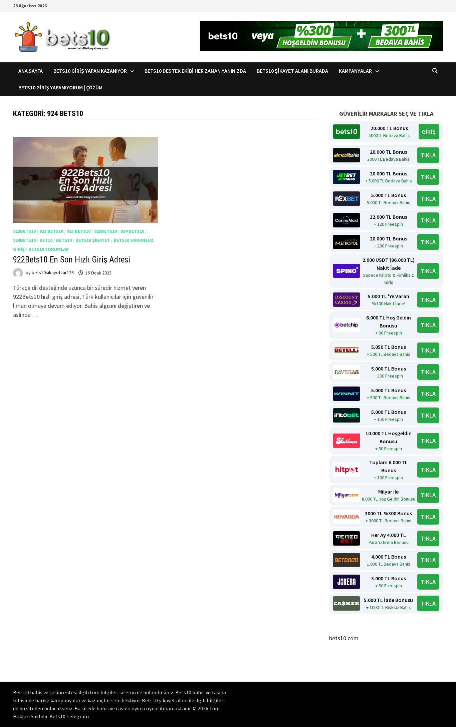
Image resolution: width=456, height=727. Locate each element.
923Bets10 (105, 231)
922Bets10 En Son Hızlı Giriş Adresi (71, 259)
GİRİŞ (429, 131)
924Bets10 (24, 240)
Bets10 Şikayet (92, 240)
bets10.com (344, 638)
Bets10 (64, 240)
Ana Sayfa (30, 70)
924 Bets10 (132, 231)
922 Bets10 (51, 231)
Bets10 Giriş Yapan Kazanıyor (90, 70)
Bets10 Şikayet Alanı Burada (292, 70)
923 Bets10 (78, 231)
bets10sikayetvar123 (53, 273)
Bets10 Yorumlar (48, 249)
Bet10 (45, 240)
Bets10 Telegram (69, 716)
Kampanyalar (355, 70)
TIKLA (428, 155)
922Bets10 (24, 231)
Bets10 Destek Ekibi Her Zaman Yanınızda (195, 70)
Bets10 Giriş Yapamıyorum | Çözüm (60, 87)
